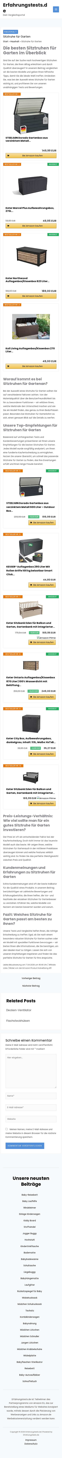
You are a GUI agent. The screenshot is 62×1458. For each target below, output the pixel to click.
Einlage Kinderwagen (29, 1214)
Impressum (31, 1440)
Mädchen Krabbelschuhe (29, 1349)
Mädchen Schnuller (29, 1336)
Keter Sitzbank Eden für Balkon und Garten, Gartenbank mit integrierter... (30, 625)
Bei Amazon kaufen (32, 155)
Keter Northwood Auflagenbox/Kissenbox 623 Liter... (27, 280)
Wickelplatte (29, 1355)
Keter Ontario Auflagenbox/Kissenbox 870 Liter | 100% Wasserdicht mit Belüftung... (30, 681)
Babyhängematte (30, 1278)
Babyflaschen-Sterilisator (30, 1362)
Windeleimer (29, 1207)
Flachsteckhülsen (18, 1021)
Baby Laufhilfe (29, 1201)
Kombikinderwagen (29, 1317)
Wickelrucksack (29, 1297)
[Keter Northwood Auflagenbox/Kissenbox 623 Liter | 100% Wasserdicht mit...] (31, 256)
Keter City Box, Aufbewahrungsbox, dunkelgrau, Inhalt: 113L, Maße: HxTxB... (31, 740)
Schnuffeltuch (30, 1381)
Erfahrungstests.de (25, 8)
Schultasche (29, 1265)
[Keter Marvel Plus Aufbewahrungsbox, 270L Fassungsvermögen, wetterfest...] (31, 186)
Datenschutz (31, 1443)
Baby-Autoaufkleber (29, 1375)
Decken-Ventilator (18, 1010)
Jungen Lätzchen (29, 1342)
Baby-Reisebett (30, 1194)
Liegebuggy (30, 1272)
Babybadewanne (29, 1259)
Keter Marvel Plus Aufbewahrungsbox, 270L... (30, 210)
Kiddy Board (30, 1220)
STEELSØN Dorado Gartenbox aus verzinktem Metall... (27, 139)
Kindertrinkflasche (30, 1246)
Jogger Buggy (30, 1233)
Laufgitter (30, 1285)
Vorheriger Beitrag (31, 978)
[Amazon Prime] (46, 637)
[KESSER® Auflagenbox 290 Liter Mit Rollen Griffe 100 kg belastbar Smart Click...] (31, 550)
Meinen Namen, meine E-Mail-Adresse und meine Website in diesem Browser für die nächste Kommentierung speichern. (31, 1133)
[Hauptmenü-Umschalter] (56, 9)
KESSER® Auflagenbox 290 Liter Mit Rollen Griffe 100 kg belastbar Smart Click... (29, 570)
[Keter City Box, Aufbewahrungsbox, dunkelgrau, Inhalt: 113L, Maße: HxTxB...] (31, 723)
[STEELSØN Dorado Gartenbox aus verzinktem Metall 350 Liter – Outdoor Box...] (31, 116)
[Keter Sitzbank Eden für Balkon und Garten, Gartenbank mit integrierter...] (31, 610)
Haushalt (10, 31)
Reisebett (30, 1368)
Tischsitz (29, 1310)
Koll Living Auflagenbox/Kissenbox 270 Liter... (30, 350)
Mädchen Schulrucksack (30, 1304)
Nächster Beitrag (31, 985)
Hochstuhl (30, 1239)
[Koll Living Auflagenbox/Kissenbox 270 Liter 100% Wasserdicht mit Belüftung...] (31, 327)
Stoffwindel (30, 1227)
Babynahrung (29, 1323)
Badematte (30, 1252)
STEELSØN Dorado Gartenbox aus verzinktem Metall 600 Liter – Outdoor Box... (30, 507)
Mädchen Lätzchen (29, 1329)
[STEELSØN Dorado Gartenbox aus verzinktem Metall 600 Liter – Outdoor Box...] (31, 487)
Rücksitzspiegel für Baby (29, 1291)
